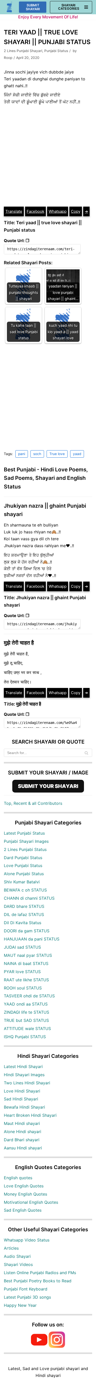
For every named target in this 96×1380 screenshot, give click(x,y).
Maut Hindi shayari (22, 1123)
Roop (8, 58)
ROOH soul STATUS (23, 987)
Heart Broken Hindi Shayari (30, 1115)
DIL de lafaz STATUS (24, 914)
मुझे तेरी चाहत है (19, 642)
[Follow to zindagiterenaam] (57, 1346)
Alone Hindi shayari (22, 1131)
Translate (13, 211)
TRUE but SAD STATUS (26, 1020)
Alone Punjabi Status (24, 873)
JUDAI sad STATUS (22, 947)
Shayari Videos (18, 1264)
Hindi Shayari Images (24, 1074)
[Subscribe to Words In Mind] (39, 1346)
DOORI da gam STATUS (26, 930)
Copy (75, 211)
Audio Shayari (17, 1256)
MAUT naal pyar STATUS (28, 955)
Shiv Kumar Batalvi (22, 881)
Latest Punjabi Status (24, 833)
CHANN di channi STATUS (29, 898)
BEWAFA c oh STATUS (25, 890)
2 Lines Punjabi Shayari (23, 51)
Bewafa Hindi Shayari (24, 1107)
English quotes (18, 1177)
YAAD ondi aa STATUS (26, 1004)
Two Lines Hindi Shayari (27, 1082)
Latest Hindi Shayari (23, 1066)
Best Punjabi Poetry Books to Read (37, 1280)
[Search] (86, 753)
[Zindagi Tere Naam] (9, 7)
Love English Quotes (24, 1185)
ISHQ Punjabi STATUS (25, 1036)
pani (21, 454)
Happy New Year (20, 1305)
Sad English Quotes (22, 1210)
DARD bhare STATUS (24, 906)
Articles (11, 1248)
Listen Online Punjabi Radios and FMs (40, 1272)
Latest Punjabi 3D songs (27, 1297)
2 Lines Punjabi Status (25, 849)
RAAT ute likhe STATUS (26, 979)
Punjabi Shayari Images (26, 841)
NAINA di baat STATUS (26, 963)
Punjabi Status (56, 51)
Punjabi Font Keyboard (25, 1288)
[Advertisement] (48, 156)
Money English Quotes (25, 1194)
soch (37, 454)
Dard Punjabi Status (23, 857)
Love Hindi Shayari (22, 1091)
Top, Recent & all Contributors (33, 803)
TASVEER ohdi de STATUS (29, 995)
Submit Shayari (33, 7)
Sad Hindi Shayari (21, 1098)
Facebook (35, 211)
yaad (77, 454)
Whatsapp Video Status (26, 1240)
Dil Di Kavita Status (22, 922)
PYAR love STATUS (22, 971)
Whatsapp (58, 211)
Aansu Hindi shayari (23, 1147)
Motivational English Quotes (31, 1202)
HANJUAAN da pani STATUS (31, 939)
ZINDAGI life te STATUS (26, 1012)
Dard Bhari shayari (21, 1139)
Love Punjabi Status (23, 865)
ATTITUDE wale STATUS (27, 1028)
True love (57, 454)
